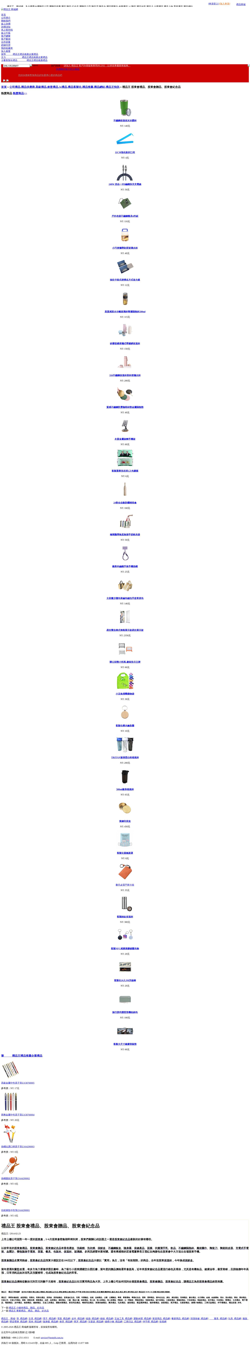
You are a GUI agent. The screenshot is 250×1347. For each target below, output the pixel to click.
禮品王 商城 (8, 1318)
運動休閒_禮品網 (142, 1318)
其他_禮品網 (35, 1321)
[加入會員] (224, 3)
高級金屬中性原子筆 (17, 1083)
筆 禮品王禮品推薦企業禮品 (21, 1055)
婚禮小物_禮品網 (113, 1321)
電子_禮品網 (49, 1318)
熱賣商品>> (20, 93)
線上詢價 (5, 24)
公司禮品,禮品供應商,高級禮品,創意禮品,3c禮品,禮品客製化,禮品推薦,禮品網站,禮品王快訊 (64, 86)
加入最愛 (5, 51)
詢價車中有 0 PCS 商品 (67, 69)
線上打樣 (5, 33)
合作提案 (5, 42)
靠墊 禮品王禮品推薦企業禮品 (19, 54)
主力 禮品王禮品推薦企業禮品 (24, 57)
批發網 (162, 1321)
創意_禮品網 (66, 1321)
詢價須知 (5, 27)
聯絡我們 (5, 21)
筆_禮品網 (22, 1318)
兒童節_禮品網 (95, 1321)
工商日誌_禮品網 (132, 1321)
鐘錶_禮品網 (106, 1318)
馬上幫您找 (7, 30)
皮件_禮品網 (78, 1318)
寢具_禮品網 (218, 1318)
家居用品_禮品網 (161, 1318)
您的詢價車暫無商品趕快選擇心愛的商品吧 (40, 75)
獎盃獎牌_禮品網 (18, 1321)
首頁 (3, 14)
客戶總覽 (5, 36)
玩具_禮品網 (234, 1318)
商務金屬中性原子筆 (17, 1115)
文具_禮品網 (35, 1318)
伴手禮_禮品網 (150, 1321)
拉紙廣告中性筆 (15, 1210)
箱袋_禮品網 (92, 1318)
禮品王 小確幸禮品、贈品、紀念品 (26, 1307)
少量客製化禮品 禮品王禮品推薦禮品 (24, 60)
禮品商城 (241, 4)
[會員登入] (213, 3)
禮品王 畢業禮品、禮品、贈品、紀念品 (29, 1311)
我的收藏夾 (7, 48)
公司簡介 (5, 18)
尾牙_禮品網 (80, 1321)
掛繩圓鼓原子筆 (15, 1178)
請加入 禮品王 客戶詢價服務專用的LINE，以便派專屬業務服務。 (97, 65)
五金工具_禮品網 (123, 1318)
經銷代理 (5, 45)
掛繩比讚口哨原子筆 (17, 1146)
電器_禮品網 (63, 1318)
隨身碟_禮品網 (50, 1321)
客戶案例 (5, 39)
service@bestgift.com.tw (52, 1337)
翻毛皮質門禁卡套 (125, 885)
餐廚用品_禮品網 (180, 1318)
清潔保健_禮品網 (199, 1318)
